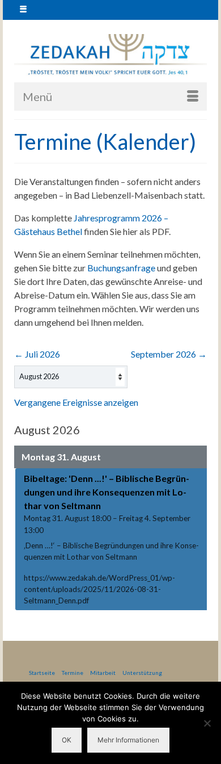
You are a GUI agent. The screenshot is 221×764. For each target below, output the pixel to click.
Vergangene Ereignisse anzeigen (76, 402)
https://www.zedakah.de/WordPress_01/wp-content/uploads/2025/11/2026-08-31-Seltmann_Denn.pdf (99, 589)
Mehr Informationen (128, 740)
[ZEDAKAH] (110, 55)
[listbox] (71, 377)
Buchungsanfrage (121, 267)
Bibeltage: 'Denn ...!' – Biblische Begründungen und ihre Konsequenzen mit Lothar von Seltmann (106, 492)
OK (66, 740)
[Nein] (206, 723)
